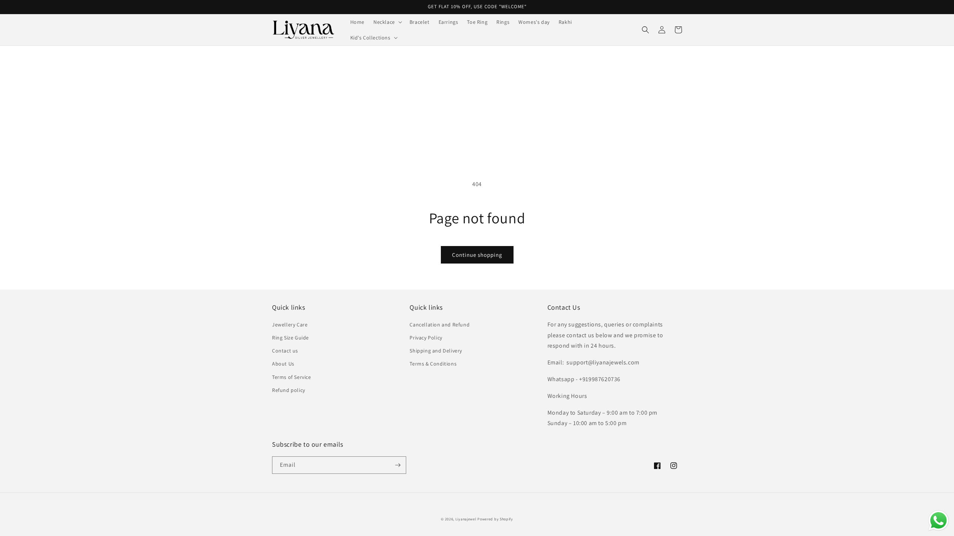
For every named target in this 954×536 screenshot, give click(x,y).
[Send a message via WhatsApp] (938, 520)
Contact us (285, 350)
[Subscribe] (397, 465)
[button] (387, 22)
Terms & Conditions (433, 363)
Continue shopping (477, 254)
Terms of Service (291, 377)
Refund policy (288, 390)
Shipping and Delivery (436, 350)
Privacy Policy (426, 337)
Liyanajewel (466, 519)
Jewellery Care (289, 324)
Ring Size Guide (290, 337)
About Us (283, 363)
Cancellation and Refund (440, 324)
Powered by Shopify (495, 519)
